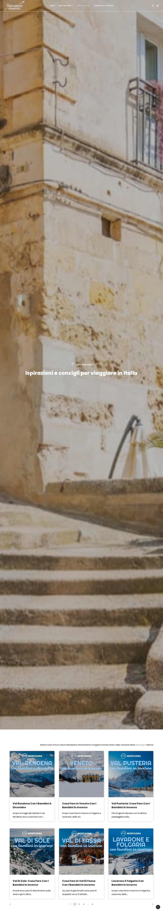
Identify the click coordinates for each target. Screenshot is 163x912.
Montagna (141, 744)
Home (52, 6)
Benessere (72, 744)
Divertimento (84, 744)
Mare (132, 744)
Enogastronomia (100, 744)
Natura (149, 744)
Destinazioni (65, 6)
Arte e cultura (59, 744)
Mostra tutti (46, 744)
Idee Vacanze (83, 6)
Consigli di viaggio (103, 6)
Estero (112, 744)
